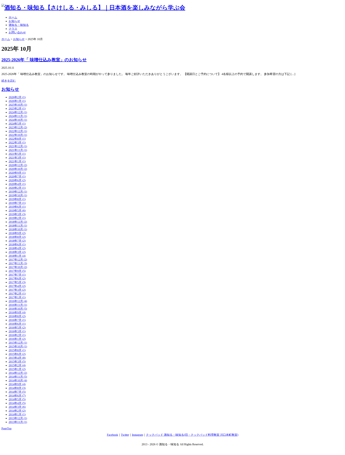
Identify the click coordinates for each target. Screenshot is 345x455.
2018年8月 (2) (17, 236)
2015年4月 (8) (17, 357)
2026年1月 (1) (17, 101)
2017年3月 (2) (17, 289)
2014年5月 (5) (17, 399)
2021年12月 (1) (18, 146)
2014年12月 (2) (18, 372)
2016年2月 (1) (17, 335)
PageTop (6, 428)
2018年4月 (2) (17, 248)
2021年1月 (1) (17, 161)
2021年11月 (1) (18, 150)
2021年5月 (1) (17, 153)
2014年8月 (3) (17, 388)
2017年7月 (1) (17, 274)
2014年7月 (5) (17, 391)
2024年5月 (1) (17, 123)
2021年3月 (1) (17, 157)
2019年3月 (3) (17, 214)
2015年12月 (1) (18, 342)
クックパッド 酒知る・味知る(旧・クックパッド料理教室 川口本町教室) (192, 434)
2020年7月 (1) (17, 176)
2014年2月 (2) (17, 410)
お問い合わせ (17, 32)
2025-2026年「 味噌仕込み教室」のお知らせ (44, 59)
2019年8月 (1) (17, 199)
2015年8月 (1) (17, 350)
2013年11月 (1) (18, 422)
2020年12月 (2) (18, 165)
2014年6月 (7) (17, 395)
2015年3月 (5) (17, 361)
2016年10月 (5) (18, 308)
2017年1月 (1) (17, 297)
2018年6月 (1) (17, 244)
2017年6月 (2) (17, 278)
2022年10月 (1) (18, 134)
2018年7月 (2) (17, 240)
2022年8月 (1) (17, 138)
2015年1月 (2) (17, 369)
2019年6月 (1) (17, 206)
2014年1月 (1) (17, 414)
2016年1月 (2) (17, 338)
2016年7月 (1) (17, 320)
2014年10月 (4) (18, 380)
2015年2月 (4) (17, 365)
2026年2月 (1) (17, 97)
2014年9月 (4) (17, 384)
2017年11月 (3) (18, 263)
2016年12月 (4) (18, 301)
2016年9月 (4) (17, 312)
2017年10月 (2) (18, 267)
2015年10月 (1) (18, 346)
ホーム (13, 17)
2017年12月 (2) (18, 259)
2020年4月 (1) (17, 184)
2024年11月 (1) (18, 116)
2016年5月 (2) (17, 327)
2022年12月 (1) (18, 131)
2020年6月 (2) (17, 180)
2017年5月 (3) (17, 282)
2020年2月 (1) (17, 187)
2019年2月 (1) (17, 218)
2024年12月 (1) (18, 112)
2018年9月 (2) (17, 233)
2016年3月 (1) (17, 331)
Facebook (112, 434)
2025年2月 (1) (17, 108)
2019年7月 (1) (17, 202)
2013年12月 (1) (18, 418)
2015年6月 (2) (17, 354)
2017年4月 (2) (17, 286)
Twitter (125, 434)
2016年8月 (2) (17, 316)
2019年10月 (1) (18, 195)
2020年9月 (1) (17, 172)
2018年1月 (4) (17, 255)
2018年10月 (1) (18, 229)
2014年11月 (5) (18, 376)
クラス (13, 28)
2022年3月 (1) (17, 142)
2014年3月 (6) (17, 406)
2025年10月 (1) (18, 104)
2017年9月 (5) (17, 270)
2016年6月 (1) (17, 323)
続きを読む (8, 80)
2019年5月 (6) (17, 210)
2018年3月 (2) (17, 252)
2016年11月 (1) (18, 304)
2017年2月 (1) (17, 293)
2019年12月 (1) (18, 191)
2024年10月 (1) (18, 119)
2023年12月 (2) (18, 127)
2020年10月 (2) (18, 168)
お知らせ (14, 21)
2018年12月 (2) (18, 221)
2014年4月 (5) (17, 403)
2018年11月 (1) (18, 225)
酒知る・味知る (19, 24)
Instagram (137, 434)
